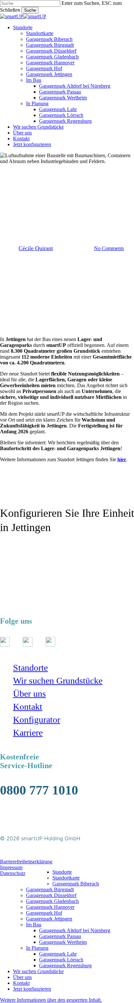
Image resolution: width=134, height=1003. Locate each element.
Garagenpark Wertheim (63, 942)
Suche (30, 10)
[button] (19, 548)
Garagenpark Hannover (50, 907)
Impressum (11, 867)
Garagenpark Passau (60, 936)
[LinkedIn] (50, 645)
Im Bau (33, 924)
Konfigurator (36, 720)
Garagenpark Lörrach (61, 959)
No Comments (109, 248)
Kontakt (27, 707)
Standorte (30, 668)
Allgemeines (67, 191)
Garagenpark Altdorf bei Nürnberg (74, 930)
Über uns (29, 694)
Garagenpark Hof (44, 913)
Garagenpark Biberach (75, 883)
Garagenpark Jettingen (49, 918)
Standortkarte (66, 878)
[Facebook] (28, 645)
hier (121, 459)
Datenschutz (12, 873)
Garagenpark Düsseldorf (51, 895)
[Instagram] (5, 645)
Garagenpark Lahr (58, 954)
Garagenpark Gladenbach (52, 901)
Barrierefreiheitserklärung (26, 861)
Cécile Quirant (36, 248)
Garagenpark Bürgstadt (50, 889)
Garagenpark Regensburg (65, 965)
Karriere (28, 733)
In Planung (37, 948)
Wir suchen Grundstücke (57, 681)
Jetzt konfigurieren (32, 989)
